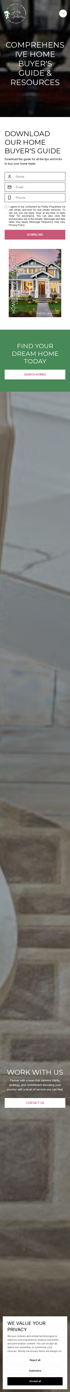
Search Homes (35, 374)
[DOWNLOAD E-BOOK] (35, 235)
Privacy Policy (17, 225)
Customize (35, 1370)
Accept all (35, 1381)
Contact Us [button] (35, 1102)
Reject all (35, 1360)
